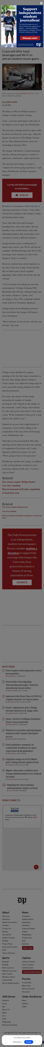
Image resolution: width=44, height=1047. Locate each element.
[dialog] (22, 523)
